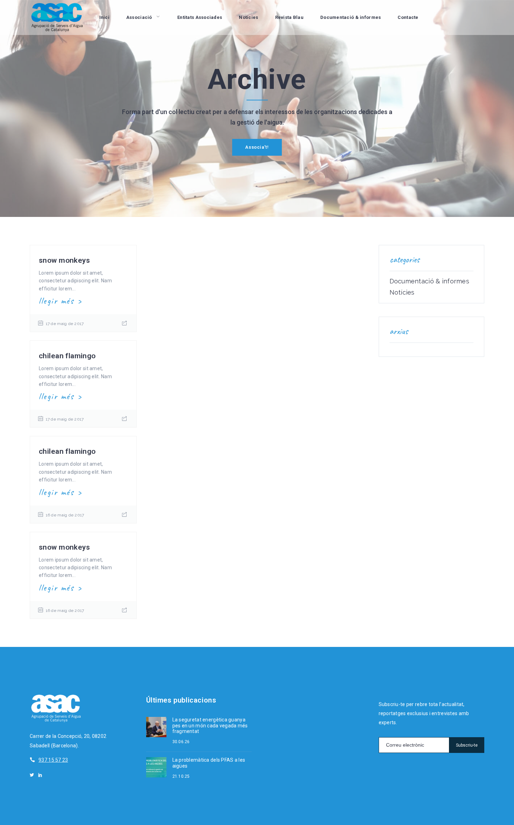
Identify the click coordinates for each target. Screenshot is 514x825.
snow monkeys (64, 260)
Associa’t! (257, 147)
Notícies (402, 292)
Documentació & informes (429, 281)
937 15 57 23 (53, 760)
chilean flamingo (67, 356)
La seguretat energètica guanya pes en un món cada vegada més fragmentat (210, 725)
